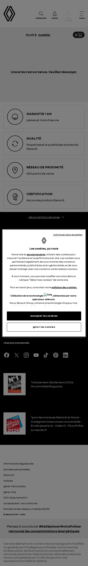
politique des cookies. (64, 287)
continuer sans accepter (68, 234)
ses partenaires (36, 254)
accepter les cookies (43, 315)
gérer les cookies (44, 326)
